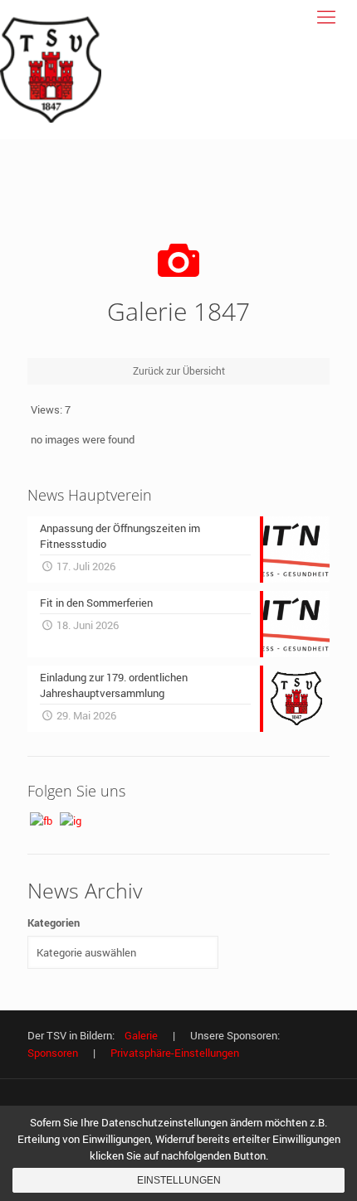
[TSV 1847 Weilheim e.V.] (50, 70)
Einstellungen (179, 1180)
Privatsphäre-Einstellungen (174, 1052)
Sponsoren (52, 1052)
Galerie (141, 1035)
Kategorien (53, 922)
